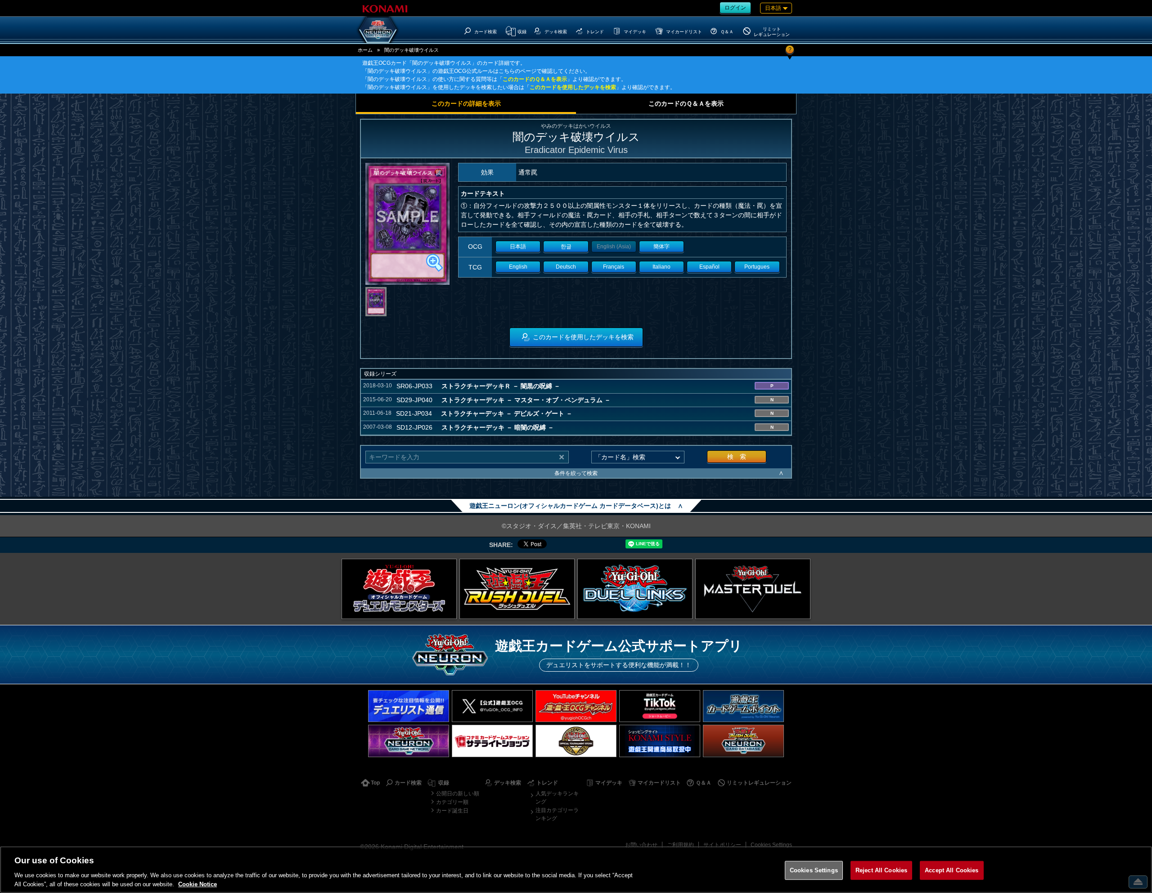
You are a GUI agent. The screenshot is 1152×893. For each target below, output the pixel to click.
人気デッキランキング (557, 797)
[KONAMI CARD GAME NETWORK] (408, 741)
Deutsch (566, 267)
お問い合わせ (641, 845)
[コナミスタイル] (659, 741)
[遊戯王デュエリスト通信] (408, 706)
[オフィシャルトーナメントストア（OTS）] (576, 741)
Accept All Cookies (951, 870)
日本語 (518, 246)
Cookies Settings (771, 845)
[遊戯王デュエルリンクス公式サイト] (635, 589)
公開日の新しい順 (457, 793)
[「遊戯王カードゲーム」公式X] (492, 706)
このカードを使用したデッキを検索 (573, 87)
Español (709, 267)
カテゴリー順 (452, 802)
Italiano (661, 267)
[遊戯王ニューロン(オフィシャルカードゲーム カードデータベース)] (378, 29)
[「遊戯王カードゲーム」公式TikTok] (659, 706)
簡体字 (661, 246)
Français (613, 267)
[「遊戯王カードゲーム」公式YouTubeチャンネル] (576, 706)
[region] (576, 869)
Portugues (757, 267)
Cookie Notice (197, 883)
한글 (566, 246)
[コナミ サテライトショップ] (492, 741)
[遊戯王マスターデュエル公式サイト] (752, 589)
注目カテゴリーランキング (557, 814)
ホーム (365, 50)
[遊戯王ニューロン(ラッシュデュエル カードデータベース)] (743, 741)
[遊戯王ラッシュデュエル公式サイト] (517, 589)
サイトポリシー (722, 845)
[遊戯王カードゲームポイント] (743, 706)
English (518, 267)
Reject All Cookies (881, 870)
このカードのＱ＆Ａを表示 (535, 79)
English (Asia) (614, 246)
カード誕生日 (452, 811)
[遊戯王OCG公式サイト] (399, 589)
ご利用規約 (680, 845)
